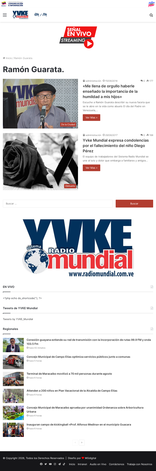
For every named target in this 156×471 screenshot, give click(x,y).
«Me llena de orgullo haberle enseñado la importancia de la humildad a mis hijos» (110, 91)
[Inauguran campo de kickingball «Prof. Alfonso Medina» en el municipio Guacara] (13, 430)
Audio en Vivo (98, 464)
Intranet (82, 464)
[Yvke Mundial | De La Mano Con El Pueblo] (30, 14)
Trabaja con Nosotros (139, 464)
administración (93, 80)
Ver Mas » (91, 117)
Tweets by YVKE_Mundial (18, 319)
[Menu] (5, 16)
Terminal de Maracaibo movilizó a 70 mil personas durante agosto (69, 373)
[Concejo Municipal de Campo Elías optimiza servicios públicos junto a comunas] (13, 362)
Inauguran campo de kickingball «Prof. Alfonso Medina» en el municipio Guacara (79, 424)
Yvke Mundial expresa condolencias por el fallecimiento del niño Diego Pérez (116, 145)
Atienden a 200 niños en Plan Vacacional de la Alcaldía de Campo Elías (72, 390)
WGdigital (90, 458)
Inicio (8, 58)
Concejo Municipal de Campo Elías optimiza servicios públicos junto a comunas (78, 356)
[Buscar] (151, 16)
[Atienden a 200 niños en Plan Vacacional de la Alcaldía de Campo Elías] (13, 396)
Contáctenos (116, 464)
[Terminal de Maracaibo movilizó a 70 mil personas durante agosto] (13, 379)
